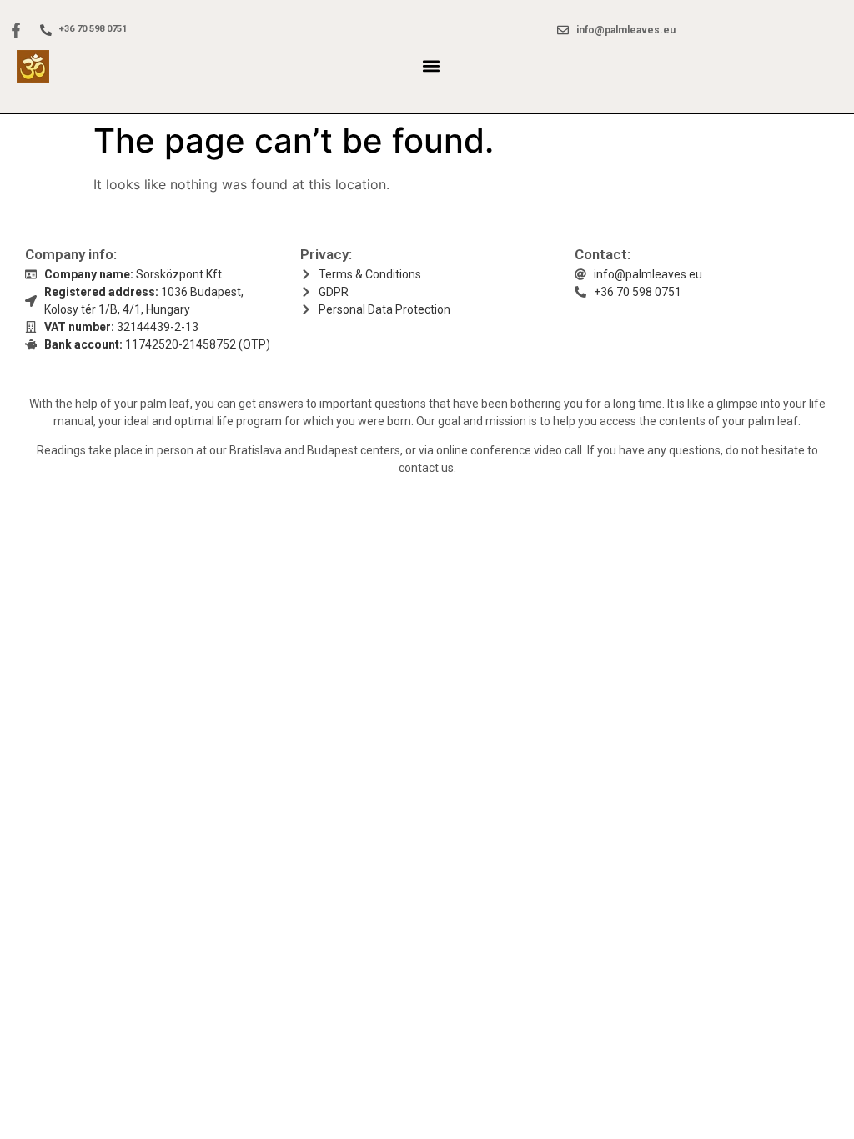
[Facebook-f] (15, 30)
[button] (431, 66)
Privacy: (326, 254)
